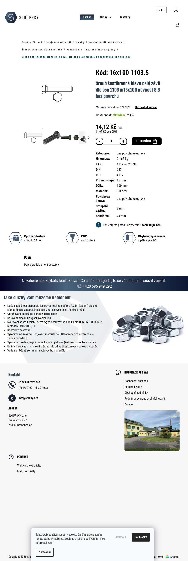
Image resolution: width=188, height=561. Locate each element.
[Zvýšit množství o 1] (123, 141)
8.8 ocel (122, 191)
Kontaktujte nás (151, 225)
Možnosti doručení (146, 107)
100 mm (122, 185)
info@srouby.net (28, 398)
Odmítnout (120, 537)
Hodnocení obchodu (136, 381)
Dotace (128, 404)
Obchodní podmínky (136, 392)
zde (50, 542)
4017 (120, 175)
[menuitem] (87, 17)
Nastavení (45, 552)
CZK (160, 10)
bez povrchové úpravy (131, 153)
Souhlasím (141, 537)
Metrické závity (26, 471)
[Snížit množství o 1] (99, 141)
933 (119, 169)
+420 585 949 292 (97, 286)
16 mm (121, 180)
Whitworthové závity (29, 465)
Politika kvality (133, 387)
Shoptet (175, 557)
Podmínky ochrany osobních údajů (144, 398)
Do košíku (143, 141)
